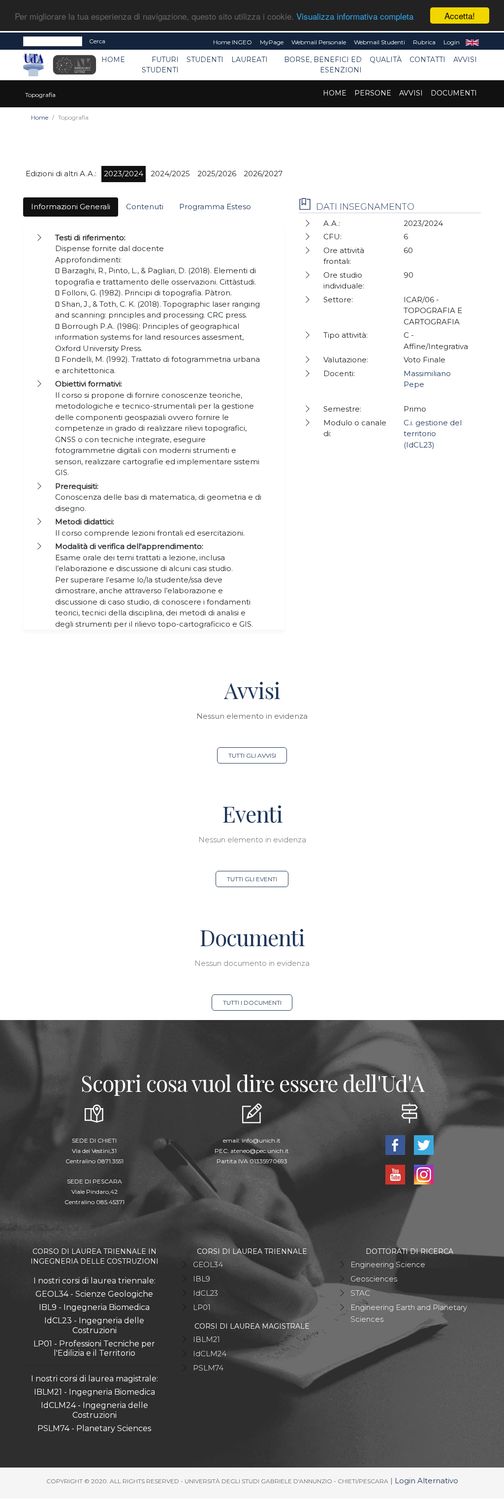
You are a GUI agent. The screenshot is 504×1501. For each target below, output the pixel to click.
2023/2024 (123, 173)
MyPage (272, 42)
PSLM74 (208, 1368)
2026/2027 (263, 173)
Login (451, 42)
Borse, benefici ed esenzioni (323, 64)
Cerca (97, 41)
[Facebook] (396, 1144)
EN (472, 42)
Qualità (386, 59)
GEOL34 (208, 1264)
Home (113, 59)
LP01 (202, 1307)
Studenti (205, 59)
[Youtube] (396, 1174)
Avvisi (465, 59)
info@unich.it (261, 1140)
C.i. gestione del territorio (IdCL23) (433, 433)
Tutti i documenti (252, 1002)
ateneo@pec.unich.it (259, 1150)
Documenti (454, 93)
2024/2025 (170, 173)
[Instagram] (423, 1174)
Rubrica (424, 42)
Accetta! (459, 15)
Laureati (249, 59)
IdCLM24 (209, 1353)
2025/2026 (216, 173)
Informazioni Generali (70, 206)
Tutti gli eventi (252, 879)
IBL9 (201, 1278)
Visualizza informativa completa (354, 16)
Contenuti (144, 206)
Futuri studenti (160, 64)
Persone (372, 93)
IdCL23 (205, 1293)
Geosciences (373, 1278)
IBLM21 (206, 1339)
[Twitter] (423, 1144)
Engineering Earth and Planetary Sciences (408, 1313)
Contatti (427, 59)
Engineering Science (387, 1264)
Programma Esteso (215, 206)
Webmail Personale (318, 42)
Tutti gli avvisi (252, 755)
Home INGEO (232, 42)
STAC (360, 1293)
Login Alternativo (426, 1480)
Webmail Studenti (379, 42)
